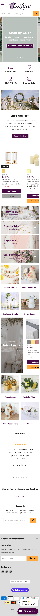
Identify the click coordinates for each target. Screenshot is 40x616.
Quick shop (11, 191)
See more (19, 496)
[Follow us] (29, 69)
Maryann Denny (20, 465)
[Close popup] (36, 601)
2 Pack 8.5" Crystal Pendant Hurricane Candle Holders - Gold (11, 181)
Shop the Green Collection (20, 46)
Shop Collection (20, 136)
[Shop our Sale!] (29, 81)
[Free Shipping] (11, 69)
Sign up (32, 558)
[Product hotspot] (20, 105)
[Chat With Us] (11, 81)
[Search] (36, 13)
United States (19, 582)
